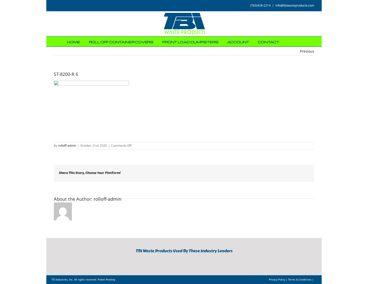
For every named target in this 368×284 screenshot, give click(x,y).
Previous (307, 51)
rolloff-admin (67, 145)
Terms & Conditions (300, 279)
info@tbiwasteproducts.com (294, 5)
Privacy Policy (277, 279)
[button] (300, 42)
